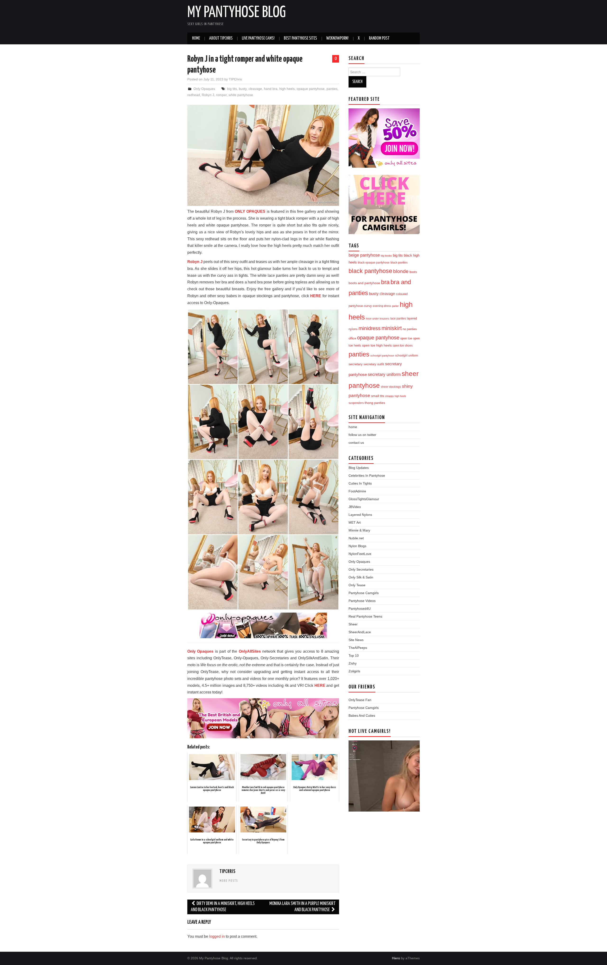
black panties (399, 262)
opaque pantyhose (311, 89)
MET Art (355, 522)
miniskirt (392, 328)
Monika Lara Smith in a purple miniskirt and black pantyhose (302, 906)
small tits (377, 396)
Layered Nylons (360, 515)
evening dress (382, 306)
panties (331, 89)
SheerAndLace (360, 632)
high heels (287, 89)
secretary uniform (384, 374)
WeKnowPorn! (337, 38)
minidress (370, 328)
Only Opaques (204, 89)
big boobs (386, 255)
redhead (193, 95)
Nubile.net (356, 538)
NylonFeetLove (360, 554)
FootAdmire (357, 491)
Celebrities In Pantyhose (367, 475)
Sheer (353, 624)
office (352, 338)
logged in (217, 936)
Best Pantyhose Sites (300, 38)
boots (413, 272)
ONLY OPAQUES (250, 211)
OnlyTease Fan (360, 700)
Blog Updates (359, 468)
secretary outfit (373, 364)
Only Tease (357, 585)
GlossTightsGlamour (364, 499)
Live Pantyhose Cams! (258, 38)
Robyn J (208, 95)
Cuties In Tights (360, 483)
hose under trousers (377, 318)
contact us (356, 442)
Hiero (396, 958)
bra (385, 282)
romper (221, 95)
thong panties (375, 403)
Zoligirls (354, 671)
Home (196, 38)
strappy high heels (395, 396)
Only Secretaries (361, 569)
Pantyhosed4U (360, 608)
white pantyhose (241, 95)
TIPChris (235, 79)
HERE (315, 296)
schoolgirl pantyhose (382, 355)
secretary (356, 364)
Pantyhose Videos (362, 601)
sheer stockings (391, 386)
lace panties (398, 318)
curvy (368, 306)
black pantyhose (370, 271)
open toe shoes (403, 345)
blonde (401, 271)
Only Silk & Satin (361, 577)
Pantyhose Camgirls (364, 593)
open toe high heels (377, 345)
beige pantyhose (364, 255)
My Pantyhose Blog (236, 12)
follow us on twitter (362, 435)
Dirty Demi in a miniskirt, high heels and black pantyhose (223, 906)
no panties (410, 329)
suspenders (356, 402)
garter (395, 306)
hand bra (270, 89)
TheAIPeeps (358, 648)
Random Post (379, 38)
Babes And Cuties (362, 715)
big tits (232, 89)
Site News (356, 640)
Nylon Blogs (357, 546)
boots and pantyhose (364, 283)
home (353, 427)
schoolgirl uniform (406, 355)
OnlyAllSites (250, 651)
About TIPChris (221, 38)
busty (243, 89)
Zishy (353, 663)
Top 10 (354, 655)
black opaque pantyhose (374, 262)
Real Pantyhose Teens (365, 616)
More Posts (229, 880)
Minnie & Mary (359, 530)
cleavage (255, 89)
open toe (406, 338)
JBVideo (355, 507)
